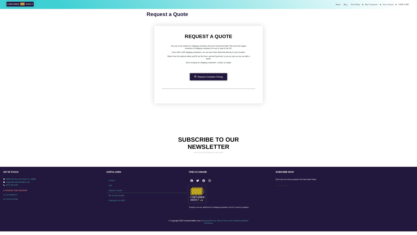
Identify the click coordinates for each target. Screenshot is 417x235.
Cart (110, 185)
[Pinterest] (203, 180)
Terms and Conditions (232, 221)
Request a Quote (115, 190)
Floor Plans (355, 4)
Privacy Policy (216, 221)
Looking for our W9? (117, 200)
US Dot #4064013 (10, 195)
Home (338, 4)
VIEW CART (403, 4)
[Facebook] (191, 180)
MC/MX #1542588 (10, 199)
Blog (346, 4)
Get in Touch (388, 4)
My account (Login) (116, 195)
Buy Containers (371, 4)
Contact (112, 180)
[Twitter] (197, 180)
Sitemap (205, 221)
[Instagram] (209, 180)
